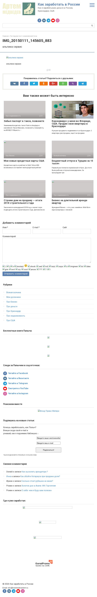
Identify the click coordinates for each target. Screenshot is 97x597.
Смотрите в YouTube (18, 388)
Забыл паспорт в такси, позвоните (24, 121)
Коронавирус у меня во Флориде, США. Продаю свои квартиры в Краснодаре (71, 124)
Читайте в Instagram (18, 393)
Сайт (65, 227)
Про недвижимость (15, 316)
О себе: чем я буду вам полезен (37, 490)
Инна (8, 476)
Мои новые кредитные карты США (24, 160)
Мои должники (13, 297)
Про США (10, 320)
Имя (5, 227)
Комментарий (9, 236)
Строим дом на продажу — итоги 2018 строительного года (23, 201)
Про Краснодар (13, 311)
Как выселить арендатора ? (35, 472)
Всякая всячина (13, 292)
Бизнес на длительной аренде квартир (69, 201)
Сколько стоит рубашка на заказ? (37, 481)
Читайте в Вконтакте (18, 378)
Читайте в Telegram (18, 383)
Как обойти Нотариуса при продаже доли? (40, 476)
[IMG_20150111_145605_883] (14, 57)
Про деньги (11, 306)
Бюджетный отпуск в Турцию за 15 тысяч (72, 162)
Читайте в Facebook (18, 373)
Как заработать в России (59, 4)
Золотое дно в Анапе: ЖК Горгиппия (39, 486)
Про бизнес (11, 302)
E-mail (36, 227)
